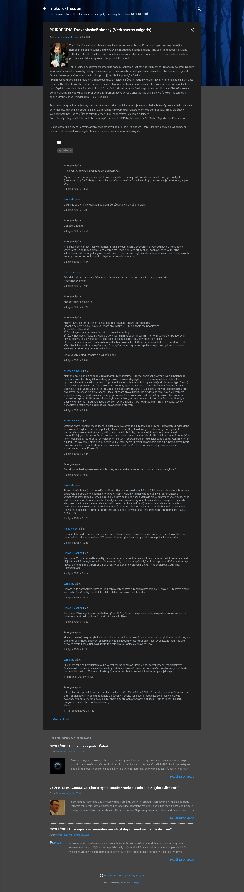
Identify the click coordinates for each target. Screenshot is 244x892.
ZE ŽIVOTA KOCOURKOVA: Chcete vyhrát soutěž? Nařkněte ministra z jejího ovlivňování (114, 788)
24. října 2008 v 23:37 (76, 410)
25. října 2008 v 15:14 (76, 573)
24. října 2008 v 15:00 (76, 210)
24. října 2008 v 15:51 (76, 231)
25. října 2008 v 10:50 (76, 474)
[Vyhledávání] (199, 9)
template (69, 199)
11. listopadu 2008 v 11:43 (79, 710)
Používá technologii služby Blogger (124, 875)
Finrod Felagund (73, 370)
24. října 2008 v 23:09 (76, 360)
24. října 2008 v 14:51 (76, 189)
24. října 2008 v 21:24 (76, 307)
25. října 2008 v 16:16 (76, 597)
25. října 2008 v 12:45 (76, 542)
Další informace (182, 776)
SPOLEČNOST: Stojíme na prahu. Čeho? (79, 746)
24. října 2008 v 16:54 (76, 261)
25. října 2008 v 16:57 (76, 621)
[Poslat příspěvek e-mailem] (59, 143)
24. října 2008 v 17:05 (76, 286)
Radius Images (133, 882)
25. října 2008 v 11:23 (76, 518)
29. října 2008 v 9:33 (75, 649)
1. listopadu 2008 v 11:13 (78, 676)
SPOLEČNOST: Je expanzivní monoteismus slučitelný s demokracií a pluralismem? (111, 829)
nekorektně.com (67, 8)
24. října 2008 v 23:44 (76, 453)
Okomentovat (61, 719)
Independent (71, 272)
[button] (192, 30)
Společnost (65, 150)
